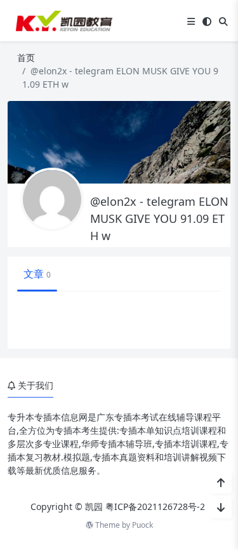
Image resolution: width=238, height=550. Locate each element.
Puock (142, 525)
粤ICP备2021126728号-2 (155, 506)
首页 (26, 57)
